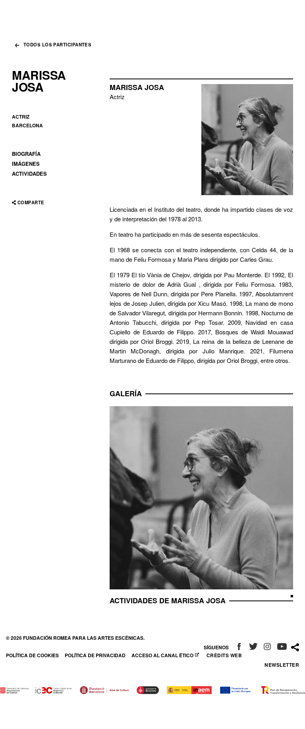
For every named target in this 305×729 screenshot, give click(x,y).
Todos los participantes (57, 45)
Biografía (26, 153)
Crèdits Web (224, 655)
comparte (30, 202)
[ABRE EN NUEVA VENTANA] (239, 647)
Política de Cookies (32, 655)
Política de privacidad (95, 655)
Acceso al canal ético (163, 655)
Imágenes (26, 163)
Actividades (29, 173)
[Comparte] (295, 647)
